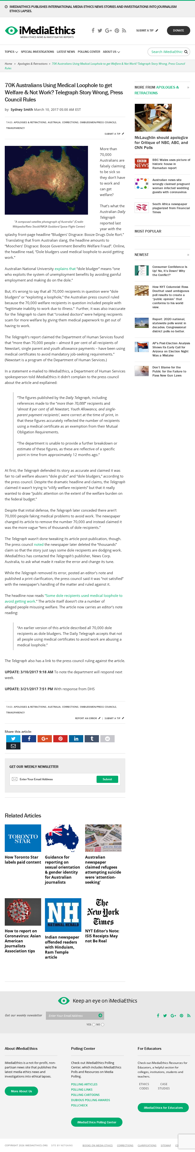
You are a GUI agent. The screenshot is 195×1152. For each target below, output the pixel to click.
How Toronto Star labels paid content (23, 860)
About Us (109, 52)
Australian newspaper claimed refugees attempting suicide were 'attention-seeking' (103, 870)
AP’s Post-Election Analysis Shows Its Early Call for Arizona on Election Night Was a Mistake (171, 349)
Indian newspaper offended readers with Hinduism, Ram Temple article (62, 947)
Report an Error (86, 718)
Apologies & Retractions (33, 64)
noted (39, 544)
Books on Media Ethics (98, 1145)
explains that (66, 268)
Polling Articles (84, 1084)
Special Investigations (37, 52)
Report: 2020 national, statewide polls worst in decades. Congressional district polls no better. (169, 325)
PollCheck (79, 1105)
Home (8, 64)
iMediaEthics (41, 31)
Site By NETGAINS (62, 1145)
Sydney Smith (22, 109)
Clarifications (147, 1145)
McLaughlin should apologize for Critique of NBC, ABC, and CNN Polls (161, 142)
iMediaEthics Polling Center (96, 1122)
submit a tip (145, 30)
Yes (89, 1024)
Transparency (15, 128)
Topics (9, 52)
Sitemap (166, 1145)
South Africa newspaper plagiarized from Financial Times (171, 208)
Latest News (66, 52)
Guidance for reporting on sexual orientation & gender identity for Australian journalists (62, 870)
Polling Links (82, 1090)
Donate (178, 30)
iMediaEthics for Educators (163, 1107)
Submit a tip (113, 133)
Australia (54, 122)
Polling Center (89, 52)
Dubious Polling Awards (90, 1100)
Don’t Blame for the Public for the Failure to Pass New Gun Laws (169, 371)
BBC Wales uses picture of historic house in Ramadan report (171, 164)
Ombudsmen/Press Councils (98, 122)
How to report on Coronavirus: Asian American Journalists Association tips (23, 941)
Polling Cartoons (85, 1095)
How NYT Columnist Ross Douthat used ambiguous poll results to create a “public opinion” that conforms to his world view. (170, 297)
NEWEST (142, 254)
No (98, 1024)
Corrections (70, 122)
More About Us (21, 1091)
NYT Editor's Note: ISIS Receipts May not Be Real (102, 936)
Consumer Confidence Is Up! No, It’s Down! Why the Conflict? (169, 271)
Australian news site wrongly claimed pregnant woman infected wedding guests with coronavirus (171, 186)
